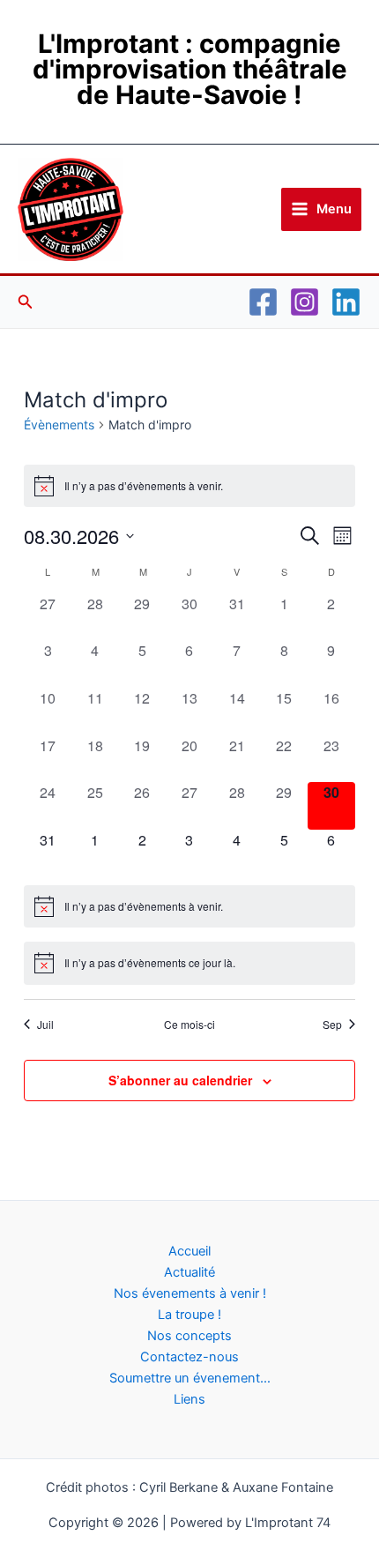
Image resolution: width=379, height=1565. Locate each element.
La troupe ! (189, 1315)
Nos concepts (189, 1336)
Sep (332, 1024)
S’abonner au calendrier (180, 1080)
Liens (189, 1399)
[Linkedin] (346, 302)
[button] (25, 302)
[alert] (189, 486)
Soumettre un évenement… (190, 1378)
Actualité (189, 1272)
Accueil (189, 1251)
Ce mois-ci (189, 1024)
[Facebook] (263, 302)
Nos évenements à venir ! (190, 1293)
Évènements (59, 424)
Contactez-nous (189, 1357)
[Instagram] (304, 302)
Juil (45, 1024)
